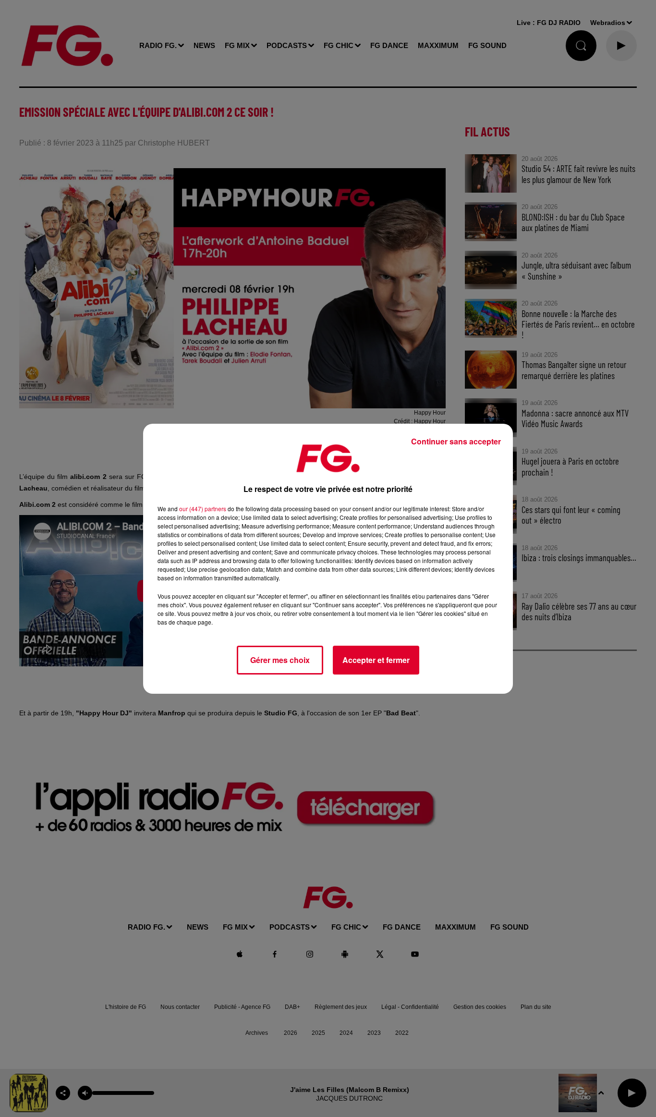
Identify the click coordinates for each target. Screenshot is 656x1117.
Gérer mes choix (280, 659)
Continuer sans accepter (456, 441)
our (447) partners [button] (202, 508)
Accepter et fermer (376, 659)
